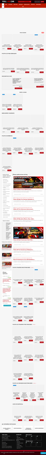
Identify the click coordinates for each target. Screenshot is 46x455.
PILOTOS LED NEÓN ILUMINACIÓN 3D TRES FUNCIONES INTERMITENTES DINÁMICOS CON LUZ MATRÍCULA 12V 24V (17, 338)
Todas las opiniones (7, 305)
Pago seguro (18, 441)
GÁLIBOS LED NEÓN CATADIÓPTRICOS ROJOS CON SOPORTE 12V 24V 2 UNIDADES (5, 45)
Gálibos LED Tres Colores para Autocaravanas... (23, 209)
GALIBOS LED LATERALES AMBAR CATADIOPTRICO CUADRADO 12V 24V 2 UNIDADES (23, 129)
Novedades (18, 444)
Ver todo (30, 174)
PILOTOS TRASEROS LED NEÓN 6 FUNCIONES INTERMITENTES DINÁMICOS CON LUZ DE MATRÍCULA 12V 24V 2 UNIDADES (17, 81)
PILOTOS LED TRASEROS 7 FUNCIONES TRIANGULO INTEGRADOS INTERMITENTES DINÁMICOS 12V (17, 149)
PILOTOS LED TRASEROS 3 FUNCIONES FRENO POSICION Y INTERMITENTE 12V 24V (28, 337)
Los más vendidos (19, 445)
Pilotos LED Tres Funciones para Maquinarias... (23, 249)
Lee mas (41, 194)
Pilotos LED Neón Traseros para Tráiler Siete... (8, 257)
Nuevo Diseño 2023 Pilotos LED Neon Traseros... (8, 266)
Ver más (32, 267)
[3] (9, 277)
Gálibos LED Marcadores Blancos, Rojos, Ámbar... (24, 219)
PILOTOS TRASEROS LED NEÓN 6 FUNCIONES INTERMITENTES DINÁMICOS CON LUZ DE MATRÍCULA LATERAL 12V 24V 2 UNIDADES (28, 281)
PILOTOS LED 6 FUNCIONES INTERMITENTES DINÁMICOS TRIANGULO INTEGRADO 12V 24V (39, 149)
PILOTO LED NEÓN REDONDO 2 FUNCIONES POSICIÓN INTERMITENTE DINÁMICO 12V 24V (40, 394)
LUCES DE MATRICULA (17, 428)
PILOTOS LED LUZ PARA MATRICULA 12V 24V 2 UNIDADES (17, 417)
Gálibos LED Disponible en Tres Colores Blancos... (8, 248)
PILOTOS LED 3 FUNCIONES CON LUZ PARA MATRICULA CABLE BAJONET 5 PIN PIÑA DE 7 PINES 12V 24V (39, 356)
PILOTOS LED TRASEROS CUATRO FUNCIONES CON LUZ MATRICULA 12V (38, 79)
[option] (5, 42)
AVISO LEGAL (18, 437)
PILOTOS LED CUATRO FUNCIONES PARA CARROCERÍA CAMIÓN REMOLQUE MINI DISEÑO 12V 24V (7, 280)
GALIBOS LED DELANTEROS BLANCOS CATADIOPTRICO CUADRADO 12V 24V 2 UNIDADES (8, 129)
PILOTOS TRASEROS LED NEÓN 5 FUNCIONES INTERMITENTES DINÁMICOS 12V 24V (17, 317)
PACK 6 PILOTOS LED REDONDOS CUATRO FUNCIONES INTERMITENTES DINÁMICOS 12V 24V (16, 394)
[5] (10, 277)
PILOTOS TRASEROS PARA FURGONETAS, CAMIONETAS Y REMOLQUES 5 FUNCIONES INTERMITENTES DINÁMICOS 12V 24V (6, 150)
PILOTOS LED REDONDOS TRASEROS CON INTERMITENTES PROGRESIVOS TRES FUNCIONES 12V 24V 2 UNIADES (24, 395)
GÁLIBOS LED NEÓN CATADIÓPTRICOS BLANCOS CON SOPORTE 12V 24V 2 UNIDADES (16, 46)
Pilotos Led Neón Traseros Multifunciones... (22, 189)
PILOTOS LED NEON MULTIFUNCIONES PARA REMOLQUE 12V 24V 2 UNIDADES (8, 69)
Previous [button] (42, 32)
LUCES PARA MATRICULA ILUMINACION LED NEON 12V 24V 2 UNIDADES (28, 417)
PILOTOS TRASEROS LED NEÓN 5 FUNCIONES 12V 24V (17, 280)
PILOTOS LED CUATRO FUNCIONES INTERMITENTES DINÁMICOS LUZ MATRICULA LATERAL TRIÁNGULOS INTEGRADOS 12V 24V (28, 150)
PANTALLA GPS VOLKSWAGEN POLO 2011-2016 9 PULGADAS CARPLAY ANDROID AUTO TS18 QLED (7, 105)
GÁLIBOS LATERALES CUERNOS (7, 429)
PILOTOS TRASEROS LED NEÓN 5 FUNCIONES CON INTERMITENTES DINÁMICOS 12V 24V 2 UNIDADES (39, 281)
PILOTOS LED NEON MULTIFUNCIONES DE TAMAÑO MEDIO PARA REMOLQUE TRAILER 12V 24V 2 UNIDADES (23, 69)
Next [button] (43, 32)
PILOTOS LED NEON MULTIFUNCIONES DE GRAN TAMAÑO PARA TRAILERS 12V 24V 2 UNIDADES (37, 69)
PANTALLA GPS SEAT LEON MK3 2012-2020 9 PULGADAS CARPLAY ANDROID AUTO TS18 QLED (17, 105)
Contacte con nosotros (20, 446)
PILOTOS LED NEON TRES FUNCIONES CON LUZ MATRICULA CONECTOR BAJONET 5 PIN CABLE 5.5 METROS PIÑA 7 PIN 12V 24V (39, 338)
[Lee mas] (5, 259)
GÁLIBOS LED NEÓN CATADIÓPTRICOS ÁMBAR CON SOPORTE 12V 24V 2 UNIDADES (27, 45)
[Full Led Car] (8, 1)
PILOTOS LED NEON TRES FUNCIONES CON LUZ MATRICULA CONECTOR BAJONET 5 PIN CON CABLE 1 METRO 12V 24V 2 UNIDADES (17, 357)
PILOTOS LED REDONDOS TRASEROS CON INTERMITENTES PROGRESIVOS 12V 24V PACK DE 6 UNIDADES (32, 395)
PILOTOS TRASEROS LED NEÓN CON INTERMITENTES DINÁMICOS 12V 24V (39, 299)
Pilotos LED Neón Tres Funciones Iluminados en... (24, 199)
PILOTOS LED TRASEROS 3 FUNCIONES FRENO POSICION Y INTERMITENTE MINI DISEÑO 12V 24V (28, 375)
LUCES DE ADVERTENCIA (39, 428)
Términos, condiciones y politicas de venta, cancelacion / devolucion (20, 439)
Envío (17, 436)
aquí (4, 453)
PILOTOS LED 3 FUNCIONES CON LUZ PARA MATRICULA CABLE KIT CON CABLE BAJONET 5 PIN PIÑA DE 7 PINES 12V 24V (17, 375)
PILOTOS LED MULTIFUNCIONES (28, 429)
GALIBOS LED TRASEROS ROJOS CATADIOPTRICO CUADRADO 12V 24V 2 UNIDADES (37, 129)
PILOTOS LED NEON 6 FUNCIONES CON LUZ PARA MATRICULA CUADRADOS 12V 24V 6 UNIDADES (28, 356)
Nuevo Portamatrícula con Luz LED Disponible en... (24, 259)
